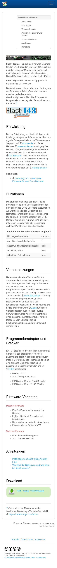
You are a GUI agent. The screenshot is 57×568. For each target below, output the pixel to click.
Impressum (40, 539)
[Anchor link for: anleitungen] (27, 451)
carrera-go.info (39, 167)
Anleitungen (26, 43)
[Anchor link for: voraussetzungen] (36, 269)
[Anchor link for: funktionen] (26, 194)
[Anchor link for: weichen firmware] (25, 431)
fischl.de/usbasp (32, 295)
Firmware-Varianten (29, 39)
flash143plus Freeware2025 (30, 490)
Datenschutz (27, 539)
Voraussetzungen (28, 29)
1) (16, 103)
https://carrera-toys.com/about (23, 514)
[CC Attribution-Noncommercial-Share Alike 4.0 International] (13, 548)
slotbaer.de (27, 143)
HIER (11, 368)
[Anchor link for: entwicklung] (27, 126)
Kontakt (16, 539)
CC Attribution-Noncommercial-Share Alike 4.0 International (25, 557)
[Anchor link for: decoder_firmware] (25, 406)
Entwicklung (26, 21)
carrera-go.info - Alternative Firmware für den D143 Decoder (27, 180)
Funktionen (26, 25)
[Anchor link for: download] (24, 480)
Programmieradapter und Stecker (31, 34)
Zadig (34, 307)
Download (25, 46)
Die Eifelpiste (15, 155)
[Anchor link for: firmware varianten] (39, 396)
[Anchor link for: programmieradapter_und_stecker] (20, 343)
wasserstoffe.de (25, 146)
